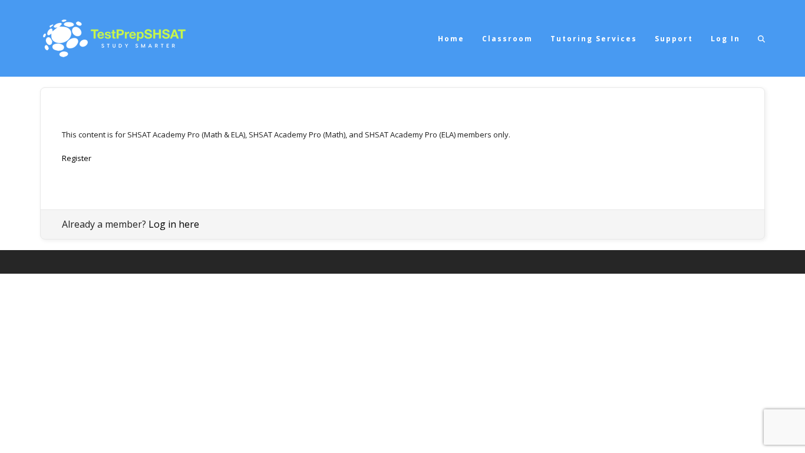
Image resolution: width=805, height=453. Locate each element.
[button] (761, 38)
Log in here (174, 224)
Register (76, 158)
